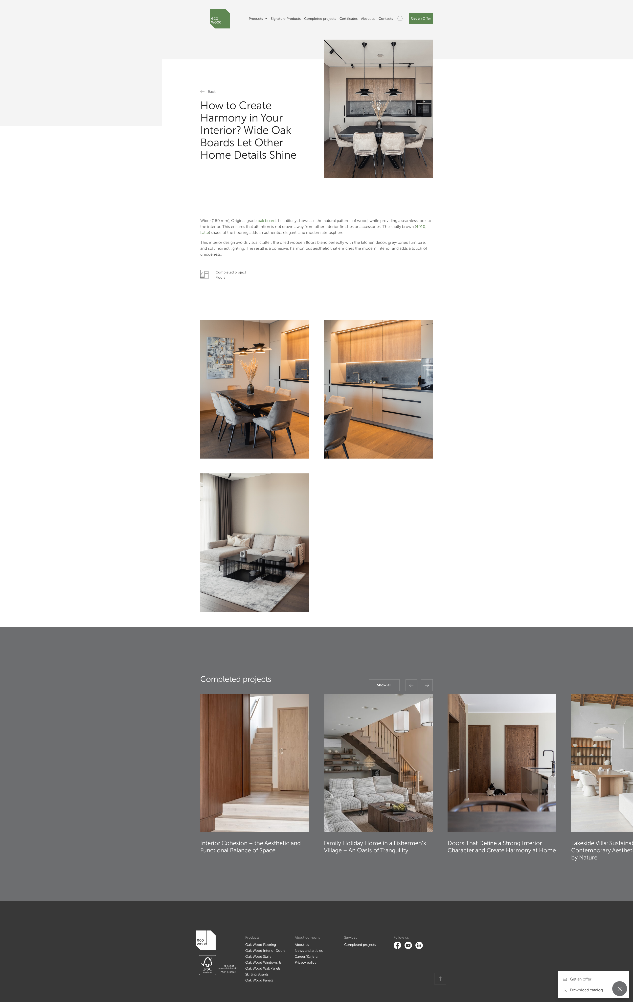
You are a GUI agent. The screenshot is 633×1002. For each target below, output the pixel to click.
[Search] (400, 19)
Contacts (386, 19)
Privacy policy (305, 962)
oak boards (267, 220)
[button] (411, 685)
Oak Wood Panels (259, 980)
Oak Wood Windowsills (263, 962)
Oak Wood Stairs (258, 956)
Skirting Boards (257, 974)
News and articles (309, 951)
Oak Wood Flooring (260, 945)
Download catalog (586, 990)
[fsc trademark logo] (217, 965)
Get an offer (580, 979)
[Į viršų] (440, 978)
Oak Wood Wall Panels (262, 968)
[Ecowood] (220, 18)
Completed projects (320, 19)
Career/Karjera (306, 956)
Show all (384, 685)
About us (368, 19)
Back (212, 92)
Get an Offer (421, 18)
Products (256, 19)
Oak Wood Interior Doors (265, 951)
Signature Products (286, 19)
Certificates (348, 19)
